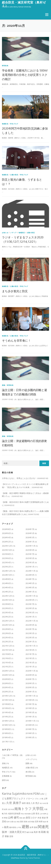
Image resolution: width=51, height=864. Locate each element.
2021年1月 (30, 666)
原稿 (3, 385)
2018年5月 (30, 733)
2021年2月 (6, 666)
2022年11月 (30, 620)
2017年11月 (7, 741)
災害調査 (5, 776)
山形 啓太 (35, 813)
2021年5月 (30, 658)
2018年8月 (6, 729)
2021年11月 (30, 645)
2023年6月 (6, 608)
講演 (4, 780)
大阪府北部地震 (13, 813)
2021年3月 (30, 662)
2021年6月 (6, 658)
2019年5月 (30, 708)
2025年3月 (30, 562)
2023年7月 (30, 604)
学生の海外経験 (26, 814)
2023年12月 (7, 596)
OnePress (15, 858)
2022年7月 (30, 629)
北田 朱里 (11, 809)
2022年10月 (7, 625)
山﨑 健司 (13, 817)
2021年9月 (30, 650)
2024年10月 (7, 575)
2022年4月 (6, 637)
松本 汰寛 (10, 822)
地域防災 (5, 124)
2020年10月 (7, 675)
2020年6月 (6, 683)
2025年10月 (7, 550)
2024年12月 (7, 571)
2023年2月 (6, 616)
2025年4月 (6, 562)
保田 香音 (26, 803)
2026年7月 (30, 529)
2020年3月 (30, 687)
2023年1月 (30, 616)
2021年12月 (7, 645)
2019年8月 (6, 704)
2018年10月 (7, 725)
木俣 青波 (41, 817)
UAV (42, 793)
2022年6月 (6, 633)
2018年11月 (30, 721)
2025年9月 (30, 550)
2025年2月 (6, 566)
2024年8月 (6, 579)
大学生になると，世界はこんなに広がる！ (19, 478)
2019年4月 (6, 712)
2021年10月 (7, 650)
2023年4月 (6, 612)
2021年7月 (30, 654)
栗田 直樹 (23, 821)
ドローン (30, 798)
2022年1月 (30, 641)
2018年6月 (6, 733)
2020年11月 (30, 671)
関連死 (43, 826)
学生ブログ (14, 124)
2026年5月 (30, 533)
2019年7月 (30, 704)
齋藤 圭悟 (9, 836)
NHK (30, 794)
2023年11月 (30, 596)
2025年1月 (30, 566)
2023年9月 (30, 600)
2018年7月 (30, 729)
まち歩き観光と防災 (15, 291)
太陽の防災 (14, 175)
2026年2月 (6, 541)
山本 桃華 (43, 814)
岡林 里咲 (22, 818)
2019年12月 (7, 696)
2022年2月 (6, 641)
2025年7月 (30, 554)
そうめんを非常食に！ (16, 340)
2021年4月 (6, 662)
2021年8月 (6, 654)
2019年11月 (30, 696)
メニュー (46, 14)
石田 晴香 (39, 821)
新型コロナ (31, 817)
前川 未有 (43, 803)
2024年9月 (30, 575)
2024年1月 (30, 591)
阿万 (24, 832)
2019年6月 (6, 708)
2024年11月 (30, 571)
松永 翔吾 (17, 822)
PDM (36, 794)
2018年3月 (30, 737)
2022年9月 (30, 625)
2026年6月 (6, 533)
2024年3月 (30, 587)
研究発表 (5, 66)
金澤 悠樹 (33, 827)
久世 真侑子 (13, 803)
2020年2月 (6, 691)
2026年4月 (6, 537)
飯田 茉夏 (30, 832)
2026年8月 (6, 529)
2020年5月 (30, 683)
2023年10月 (7, 600)
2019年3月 (30, 712)
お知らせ (5, 233)
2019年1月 (30, 716)
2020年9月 (30, 675)
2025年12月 (7, 546)
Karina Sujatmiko (14, 793)
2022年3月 (30, 637)
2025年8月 (6, 554)
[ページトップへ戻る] (25, 848)
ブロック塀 (39, 798)
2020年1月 (30, 691)
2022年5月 (30, 633)
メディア (13, 233)
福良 (6, 827)
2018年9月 (30, 725)
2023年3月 (30, 612)
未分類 (28, 771)
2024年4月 (6, 587)
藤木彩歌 (12, 827)
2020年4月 (6, 687)
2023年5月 (30, 608)
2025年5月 (30, 558)
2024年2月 (6, 591)
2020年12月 (7, 671)
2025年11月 (30, 546)
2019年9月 (30, 700)
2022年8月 (6, 629)
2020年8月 (6, 679)
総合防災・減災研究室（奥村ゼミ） (24, 3)
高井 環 (37, 831)
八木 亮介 (35, 803)
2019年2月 (6, 716)
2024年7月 (30, 579)
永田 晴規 (31, 822)
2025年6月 (6, 558)
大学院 (38, 808)
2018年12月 (7, 721)
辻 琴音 (18, 827)
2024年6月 (6, 583)
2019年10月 (7, 700)
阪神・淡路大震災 (12, 832)
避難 (25, 826)
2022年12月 (7, 620)
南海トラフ (23, 808)
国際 (27, 763)
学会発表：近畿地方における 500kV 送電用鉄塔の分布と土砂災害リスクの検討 (25, 74)
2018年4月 (6, 737)
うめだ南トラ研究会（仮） (13, 755)
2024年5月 (30, 583)
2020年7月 (30, 679)
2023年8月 (6, 604)
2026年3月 (30, 537)
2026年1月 (30, 541)
